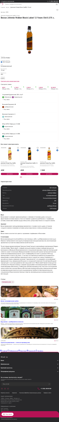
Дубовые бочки (51, 206)
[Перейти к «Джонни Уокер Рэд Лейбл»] (10, 154)
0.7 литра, (51, 165)
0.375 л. (3, 78)
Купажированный (6, 66)
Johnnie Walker (5, 57)
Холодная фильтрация (49, 198)
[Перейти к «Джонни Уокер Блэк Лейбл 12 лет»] (29, 154)
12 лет (3, 70)
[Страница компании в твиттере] (8, 389)
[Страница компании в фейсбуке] (5, 389)
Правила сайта (47, 392)
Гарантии (14, 392)
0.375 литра (53, 208)
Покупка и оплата (5, 392)
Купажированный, (5, 165)
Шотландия (6, 62)
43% (2, 74)
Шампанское (5, 364)
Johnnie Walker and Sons (49, 190)
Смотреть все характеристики (10, 81)
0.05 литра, (12, 165)
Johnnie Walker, (10, 164)
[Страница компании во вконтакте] (2, 389)
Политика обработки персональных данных (30, 392)
